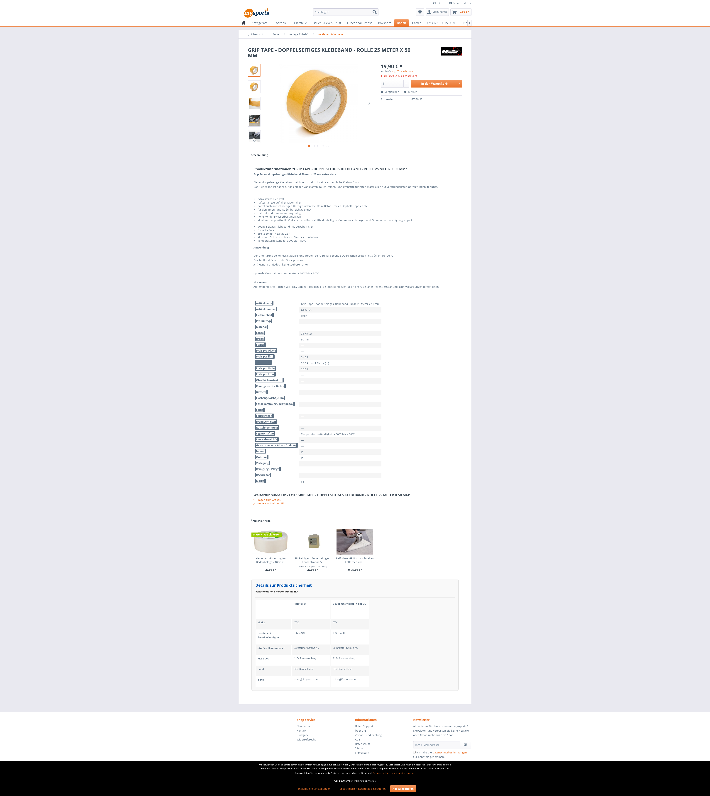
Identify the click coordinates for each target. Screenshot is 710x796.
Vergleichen (391, 92)
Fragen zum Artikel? (268, 500)
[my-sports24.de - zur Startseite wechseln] (256, 13)
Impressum (362, 752)
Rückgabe (303, 735)
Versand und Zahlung (368, 735)
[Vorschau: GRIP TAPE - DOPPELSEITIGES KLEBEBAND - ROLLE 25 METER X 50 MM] (254, 70)
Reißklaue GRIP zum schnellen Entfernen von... (355, 560)
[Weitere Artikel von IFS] (451, 53)
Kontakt (301, 730)
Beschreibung (259, 155)
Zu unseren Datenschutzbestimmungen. (393, 773)
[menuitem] (345, 12)
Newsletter (303, 726)
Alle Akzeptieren (403, 788)
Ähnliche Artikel (261, 521)
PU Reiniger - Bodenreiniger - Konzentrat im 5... (313, 560)
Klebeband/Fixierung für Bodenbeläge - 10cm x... (271, 560)
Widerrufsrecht (306, 739)
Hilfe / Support (364, 726)
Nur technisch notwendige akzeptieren (361, 788)
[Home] (243, 22)
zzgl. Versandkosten (402, 71)
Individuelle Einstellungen (314, 788)
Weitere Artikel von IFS (270, 503)
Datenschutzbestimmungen (449, 752)
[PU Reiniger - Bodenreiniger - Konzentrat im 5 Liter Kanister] (313, 542)
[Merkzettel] (420, 12)
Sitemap (360, 748)
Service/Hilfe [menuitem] (460, 3)
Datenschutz (363, 744)
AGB (357, 739)
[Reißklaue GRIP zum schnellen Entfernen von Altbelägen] (355, 542)
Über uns (360, 730)
